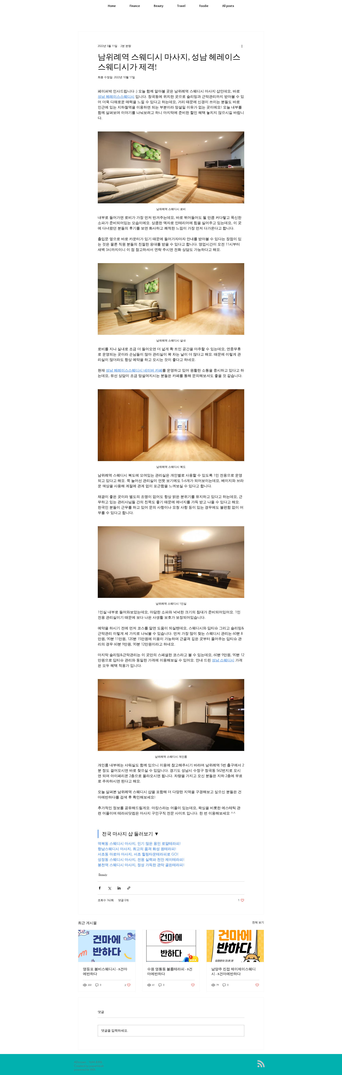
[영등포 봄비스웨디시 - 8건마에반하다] (106, 946)
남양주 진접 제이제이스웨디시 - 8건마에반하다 (233, 971)
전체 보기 (258, 922)
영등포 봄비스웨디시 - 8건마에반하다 (105, 971)
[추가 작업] (241, 46)
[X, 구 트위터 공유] (109, 888)
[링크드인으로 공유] (119, 888)
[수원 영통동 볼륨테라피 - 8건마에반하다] (171, 946)
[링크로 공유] (129, 888)
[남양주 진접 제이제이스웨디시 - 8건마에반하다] (235, 946)
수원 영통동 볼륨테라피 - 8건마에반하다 (169, 971)
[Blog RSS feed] (261, 1064)
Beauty (103, 874)
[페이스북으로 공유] (100, 888)
